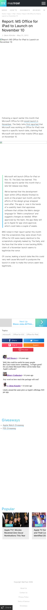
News (19, 14)
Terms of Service (23, 601)
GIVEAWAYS (25, 10)
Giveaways (23, 606)
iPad (14, 14)
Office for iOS (18, 334)
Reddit (36, 345)
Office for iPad (32, 334)
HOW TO (13, 10)
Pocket (25, 350)
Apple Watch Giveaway (13, 425)
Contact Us (23, 593)
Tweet (36, 340)
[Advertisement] (23, 91)
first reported (32, 124)
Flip (13, 344)
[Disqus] (23, 384)
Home (4, 14)
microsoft (6, 334)
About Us (23, 588)
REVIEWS (36, 10)
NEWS (4, 10)
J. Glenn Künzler (8, 35)
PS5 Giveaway (9, 428)
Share (14, 340)
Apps (9, 14)
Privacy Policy (23, 597)
